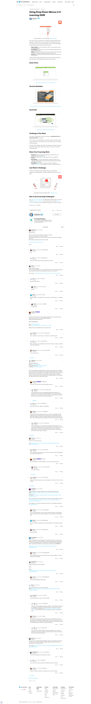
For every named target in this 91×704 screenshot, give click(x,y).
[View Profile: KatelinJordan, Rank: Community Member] (31, 351)
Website (53, 82)
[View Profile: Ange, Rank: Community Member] (31, 258)
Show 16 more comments (33, 678)
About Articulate (63, 688)
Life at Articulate (63, 698)
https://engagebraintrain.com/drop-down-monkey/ (41, 325)
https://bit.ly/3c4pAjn (37, 366)
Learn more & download (41, 106)
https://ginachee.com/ (33, 504)
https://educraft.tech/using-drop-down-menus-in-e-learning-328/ (47, 273)
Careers (62, 696)
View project (38, 82)
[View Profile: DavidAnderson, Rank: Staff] (30, 19)
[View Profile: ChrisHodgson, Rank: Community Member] (30, 489)
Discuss (46, 688)
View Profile (57, 214)
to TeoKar (43, 278)
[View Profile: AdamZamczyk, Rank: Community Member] (30, 230)
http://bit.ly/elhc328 (36, 324)
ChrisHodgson (33, 488)
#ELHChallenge (37, 164)
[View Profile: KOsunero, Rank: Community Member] (30, 639)
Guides (30, 688)
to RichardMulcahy (45, 576)
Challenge (52, 38)
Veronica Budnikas (50, 106)
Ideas (45, 694)
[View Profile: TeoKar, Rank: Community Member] (31, 250)
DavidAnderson (34, 18)
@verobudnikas (58, 106)
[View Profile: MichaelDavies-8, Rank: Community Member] (31, 653)
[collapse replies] (26, 229)
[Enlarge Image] (45, 29)
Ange (33, 257)
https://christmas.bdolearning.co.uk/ (36, 242)
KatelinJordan (34, 350)
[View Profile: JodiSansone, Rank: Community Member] (31, 334)
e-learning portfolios (38, 201)
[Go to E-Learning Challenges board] (31, 220)
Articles (38, 689)
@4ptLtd (52, 129)
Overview (70, 688)
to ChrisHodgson (45, 509)
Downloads (46, 691)
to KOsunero (47, 652)
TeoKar (33, 249)
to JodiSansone (44, 381)
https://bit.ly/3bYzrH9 (42, 365)
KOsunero (32, 638)
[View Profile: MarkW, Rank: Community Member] (31, 295)
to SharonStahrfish (45, 552)
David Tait (44, 129)
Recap (56, 38)
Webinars (30, 691)
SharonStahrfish (34, 537)
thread (42, 157)
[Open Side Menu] (17, 2)
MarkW (33, 294)
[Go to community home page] (24, 2)
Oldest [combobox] (62, 227)
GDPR (70, 691)
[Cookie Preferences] (1, 702)
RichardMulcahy (34, 561)
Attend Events (47, 697)
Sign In (72, 1)
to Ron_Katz (47, 423)
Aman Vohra (49, 82)
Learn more (43, 82)
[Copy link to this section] (39, 63)
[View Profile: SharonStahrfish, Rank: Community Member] (30, 538)
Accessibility (63, 695)
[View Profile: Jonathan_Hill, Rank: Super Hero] (30, 312)
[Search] (65, 1)
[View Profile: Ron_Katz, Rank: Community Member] (31, 412)
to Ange (44, 286)
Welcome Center (55, 688)
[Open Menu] (73, 5)
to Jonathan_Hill (44, 341)
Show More (32, 357)
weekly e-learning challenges (37, 199)
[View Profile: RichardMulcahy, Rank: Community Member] (30, 562)
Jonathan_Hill (34, 381)
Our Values (62, 691)
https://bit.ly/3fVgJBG (36, 364)
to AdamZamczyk (45, 249)
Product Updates (39, 691)
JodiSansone (33, 360)
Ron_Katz (33, 411)
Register (68, 1)
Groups (46, 695)
